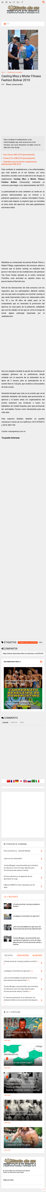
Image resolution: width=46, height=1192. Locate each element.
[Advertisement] (23, 17)
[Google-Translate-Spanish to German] (17, 782)
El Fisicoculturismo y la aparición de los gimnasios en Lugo (21, 1114)
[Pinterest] (6, 2)
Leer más (7, 1040)
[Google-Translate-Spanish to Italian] (37, 782)
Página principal (8, 1180)
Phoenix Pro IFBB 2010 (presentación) (19, 158)
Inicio (2, 72)
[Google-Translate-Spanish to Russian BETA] (29, 782)
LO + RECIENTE (11, 897)
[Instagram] (14, 2)
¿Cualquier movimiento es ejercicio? (26, 916)
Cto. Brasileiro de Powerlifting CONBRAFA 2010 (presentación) (20, 703)
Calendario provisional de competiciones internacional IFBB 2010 (19, 163)
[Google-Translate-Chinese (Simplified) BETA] (8, 782)
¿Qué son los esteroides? (19, 1062)
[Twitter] (2, 2)
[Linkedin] (10, 2)
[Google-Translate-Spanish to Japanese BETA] (21, 782)
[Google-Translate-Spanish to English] (25, 782)
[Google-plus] (18, 2)
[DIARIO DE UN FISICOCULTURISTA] (23, 12)
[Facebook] (22, 2)
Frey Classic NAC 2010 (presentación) (19, 154)
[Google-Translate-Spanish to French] (13, 782)
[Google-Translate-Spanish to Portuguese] (33, 782)
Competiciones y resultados (14, 72)
